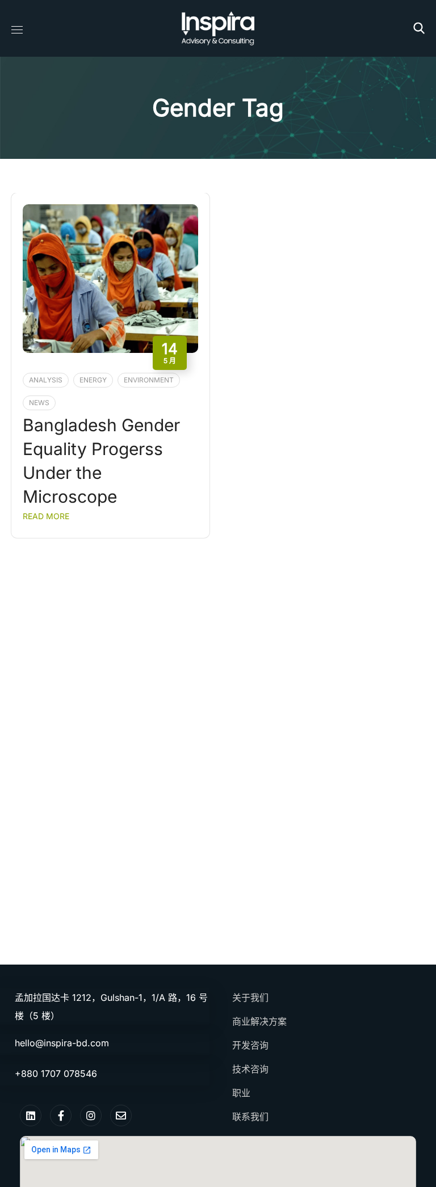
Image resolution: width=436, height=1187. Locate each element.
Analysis (45, 380)
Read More (46, 516)
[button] (419, 28)
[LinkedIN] (30, 1115)
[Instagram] (91, 1115)
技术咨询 (250, 1069)
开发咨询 (250, 1045)
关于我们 (250, 997)
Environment (149, 380)
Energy (93, 380)
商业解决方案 (259, 1021)
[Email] (121, 1115)
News (39, 402)
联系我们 (250, 1116)
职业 (241, 1092)
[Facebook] (61, 1115)
